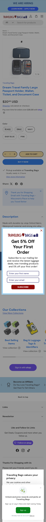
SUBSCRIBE (23, 287)
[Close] (41, 230)
